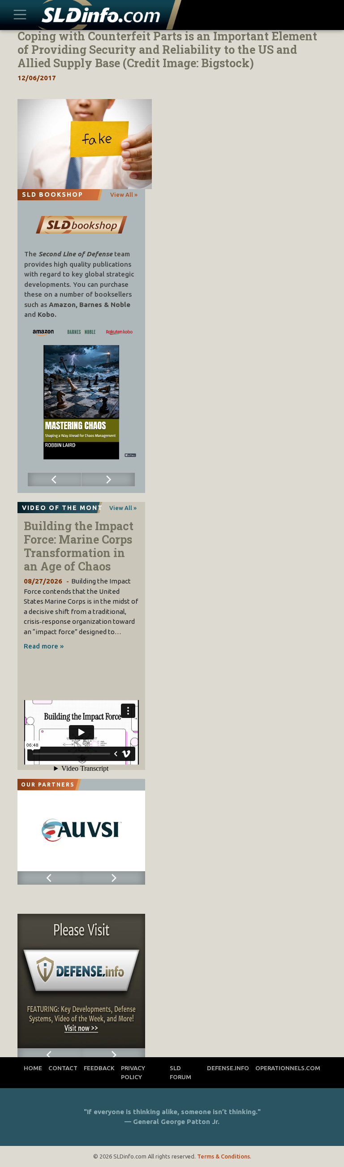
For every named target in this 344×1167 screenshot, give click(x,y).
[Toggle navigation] (20, 15)
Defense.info (228, 1068)
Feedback (99, 1068)
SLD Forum (180, 1072)
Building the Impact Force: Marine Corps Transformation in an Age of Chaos (78, 546)
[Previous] (55, 479)
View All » (124, 194)
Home (33, 1068)
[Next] (108, 479)
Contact (62, 1068)
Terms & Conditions (223, 1156)
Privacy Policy (133, 1072)
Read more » (44, 646)
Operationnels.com (287, 1068)
